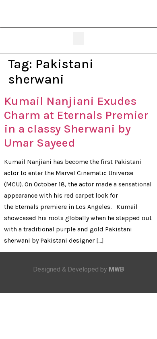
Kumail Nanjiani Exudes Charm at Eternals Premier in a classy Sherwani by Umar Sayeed (76, 121)
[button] (78, 38)
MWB (116, 269)
